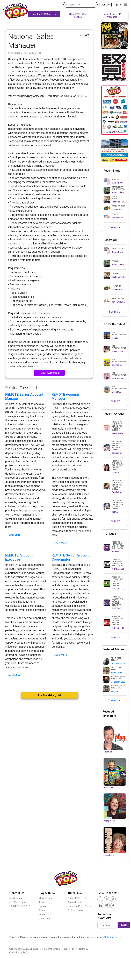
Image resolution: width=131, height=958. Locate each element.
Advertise (44, 902)
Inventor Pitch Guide (80, 906)
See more (114, 227)
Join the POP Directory (44, 14)
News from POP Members (112, 15)
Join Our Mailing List (49, 695)
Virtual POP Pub (77, 898)
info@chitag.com (19, 902)
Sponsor (43, 906)
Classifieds (74, 902)
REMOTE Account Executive (19, 557)
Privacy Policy (69, 948)
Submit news (75, 910)
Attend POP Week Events (78, 15)
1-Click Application (49, 372)
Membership (46, 898)
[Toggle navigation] (125, 4)
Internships (45, 914)
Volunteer (44, 918)
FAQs (26, 952)
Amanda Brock (19, 52)
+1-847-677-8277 (19, 906)
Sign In (117, 4)
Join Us (105, 4)
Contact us (15, 898)
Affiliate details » (112, 937)
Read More (14, 535)
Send (124, 924)
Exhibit (43, 910)
